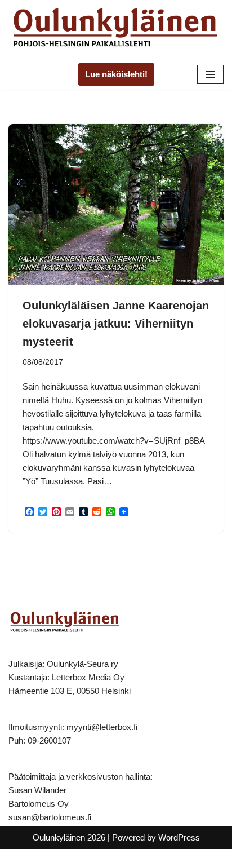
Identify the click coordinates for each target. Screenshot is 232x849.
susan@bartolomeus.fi (49, 817)
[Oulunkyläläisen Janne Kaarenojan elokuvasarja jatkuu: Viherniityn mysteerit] (116, 205)
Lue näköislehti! (116, 74)
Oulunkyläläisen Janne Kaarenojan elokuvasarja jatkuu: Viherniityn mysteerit (116, 323)
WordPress (179, 837)
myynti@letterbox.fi (101, 727)
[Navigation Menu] (210, 74)
